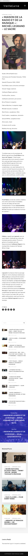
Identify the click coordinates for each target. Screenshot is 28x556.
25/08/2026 (13, 349)
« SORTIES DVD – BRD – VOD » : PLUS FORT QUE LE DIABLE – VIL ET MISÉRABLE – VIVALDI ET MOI (17, 354)
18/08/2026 (13, 382)
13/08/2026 (13, 405)
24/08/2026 (13, 358)
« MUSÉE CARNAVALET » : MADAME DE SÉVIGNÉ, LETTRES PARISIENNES (17, 394)
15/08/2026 (13, 398)
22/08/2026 (13, 366)
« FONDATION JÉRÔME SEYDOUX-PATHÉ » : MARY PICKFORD (16, 378)
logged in (12, 543)
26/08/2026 (13, 342)
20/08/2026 (13, 373)
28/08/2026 (13, 335)
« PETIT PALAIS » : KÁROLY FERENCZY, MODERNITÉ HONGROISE (16, 362)
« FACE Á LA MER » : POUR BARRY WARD (13, 498)
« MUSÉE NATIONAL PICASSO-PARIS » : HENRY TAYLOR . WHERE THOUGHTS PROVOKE (17, 331)
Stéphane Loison (7, 14)
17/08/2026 (13, 389)
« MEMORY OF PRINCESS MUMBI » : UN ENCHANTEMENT (13, 522)
